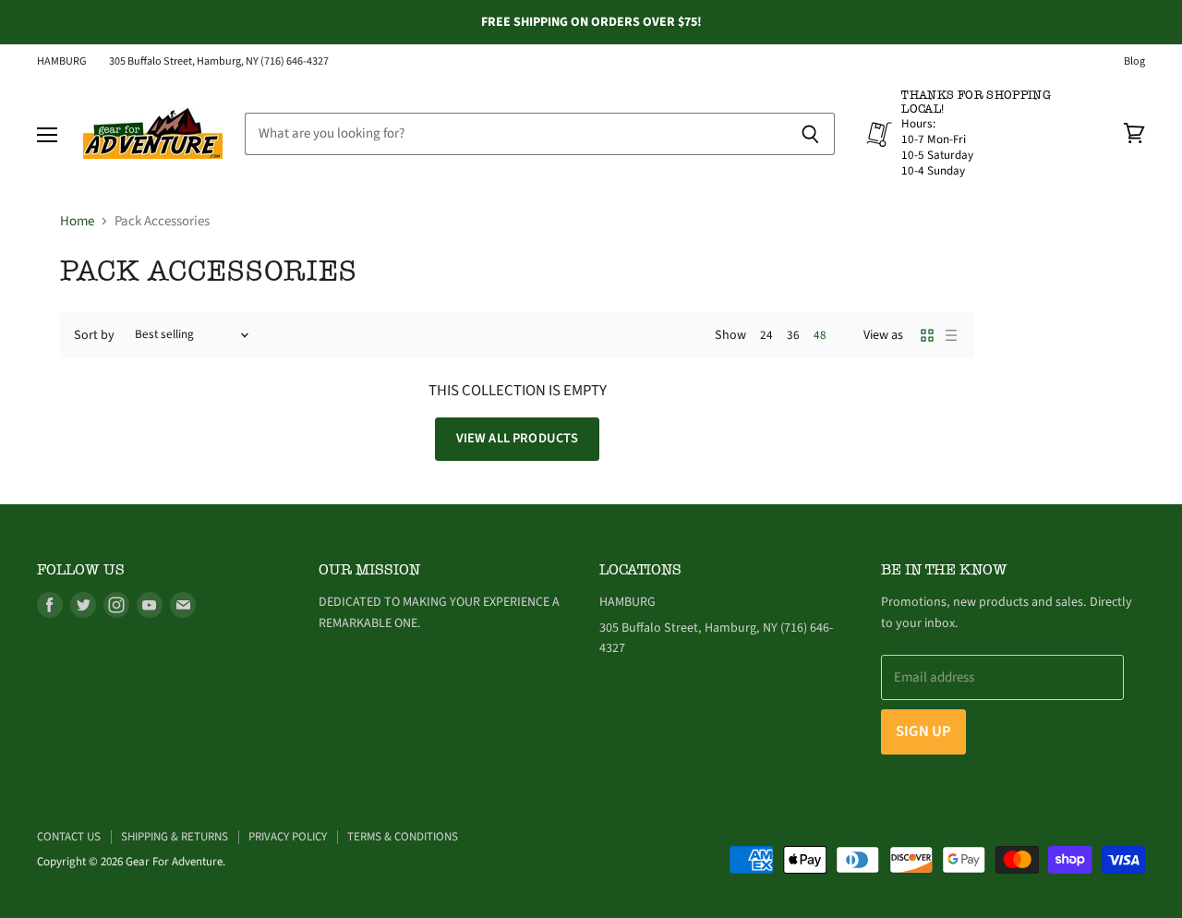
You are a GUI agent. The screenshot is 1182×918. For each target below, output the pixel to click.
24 (766, 335)
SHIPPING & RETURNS (174, 836)
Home (77, 221)
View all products (517, 438)
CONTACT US (69, 836)
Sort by (94, 335)
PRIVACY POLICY (287, 836)
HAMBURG (62, 61)
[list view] (951, 335)
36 (793, 335)
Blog (1134, 61)
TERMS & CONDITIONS (402, 836)
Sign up (923, 731)
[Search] (810, 134)
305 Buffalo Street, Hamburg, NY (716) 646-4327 (219, 61)
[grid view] (927, 335)
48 (820, 335)
